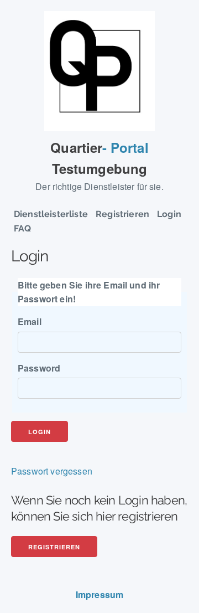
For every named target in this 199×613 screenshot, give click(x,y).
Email (29, 321)
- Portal (99, 158)
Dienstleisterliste (51, 214)
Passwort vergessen (51, 471)
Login (169, 214)
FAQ (22, 228)
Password (39, 368)
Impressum (99, 594)
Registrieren (122, 214)
